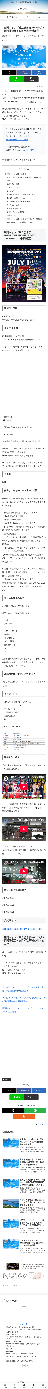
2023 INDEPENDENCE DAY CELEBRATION (22, 929)
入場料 (11, 191)
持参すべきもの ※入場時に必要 (22, 194)
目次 (21, 169)
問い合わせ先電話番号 (17, 212)
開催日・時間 (14, 184)
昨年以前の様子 (15, 209)
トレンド (8, 1079)
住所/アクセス (14, 188)
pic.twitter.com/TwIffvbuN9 (17, 140)
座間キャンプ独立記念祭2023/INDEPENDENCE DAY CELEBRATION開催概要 (24, 177)
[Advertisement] (24, 1048)
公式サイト (11, 216)
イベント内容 (14, 205)
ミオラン (24, 1324)
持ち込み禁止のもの (17, 198)
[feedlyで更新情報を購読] (35, 1110)
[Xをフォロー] (13, 1110)
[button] (31, 79)
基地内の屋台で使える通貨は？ (21, 202)
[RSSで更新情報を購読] (24, 1116)
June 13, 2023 (28, 150)
